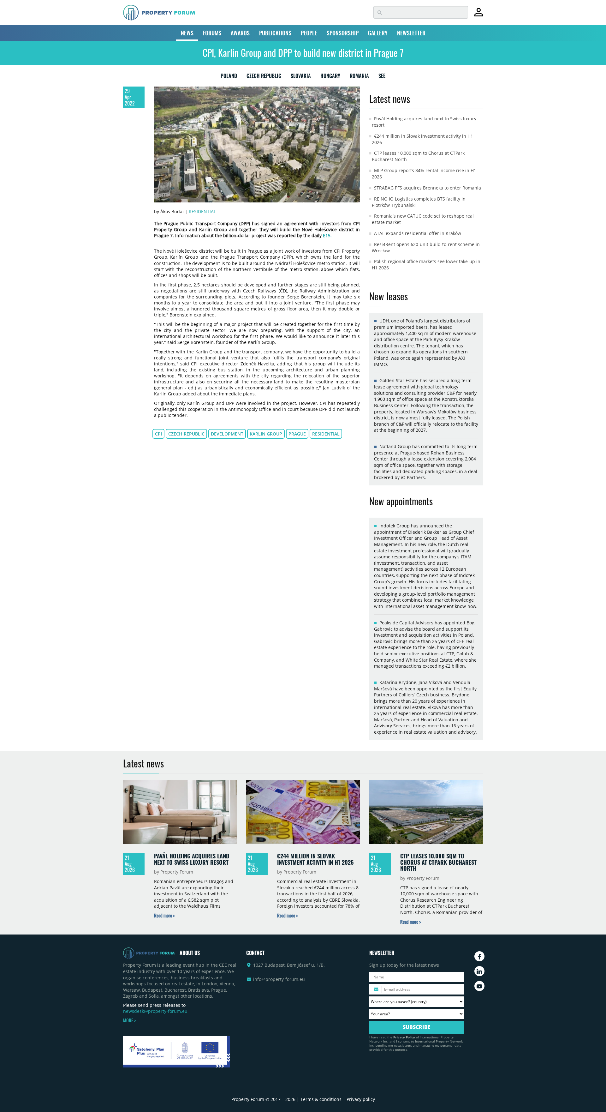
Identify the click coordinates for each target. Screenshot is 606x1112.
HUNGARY (330, 77)
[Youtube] (479, 986)
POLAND (229, 77)
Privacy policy (361, 1099)
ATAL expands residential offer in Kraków (417, 233)
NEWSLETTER (411, 33)
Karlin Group (266, 434)
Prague (297, 434)
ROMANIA (359, 77)
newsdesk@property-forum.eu (155, 1011)
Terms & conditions (321, 1099)
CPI (158, 434)
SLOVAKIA (301, 77)
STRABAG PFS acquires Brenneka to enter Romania (427, 188)
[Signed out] (478, 15)
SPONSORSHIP (343, 33)
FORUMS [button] (212, 33)
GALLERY (378, 33)
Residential (202, 211)
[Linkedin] (479, 971)
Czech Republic (186, 434)
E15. (327, 235)
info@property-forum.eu (279, 979)
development (227, 434)
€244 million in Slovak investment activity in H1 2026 (315, 859)
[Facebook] (479, 956)
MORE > (129, 1020)
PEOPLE (309, 33)
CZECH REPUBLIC (264, 77)
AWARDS (240, 33)
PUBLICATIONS (275, 33)
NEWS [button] (187, 33)
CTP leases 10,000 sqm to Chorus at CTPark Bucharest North (438, 862)
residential (326, 434)
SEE (381, 77)
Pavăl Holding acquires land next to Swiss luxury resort (191, 859)
